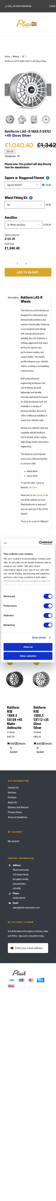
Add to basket (28, 272)
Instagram (40, 495)
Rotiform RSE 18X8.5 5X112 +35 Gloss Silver (41, 717)
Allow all (28, 647)
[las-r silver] (28, 90)
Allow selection (28, 656)
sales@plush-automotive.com (26, 907)
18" (18, 156)
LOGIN (52, 6)
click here (32, 487)
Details (20, 743)
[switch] (48, 605)
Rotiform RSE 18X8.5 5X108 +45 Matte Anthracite (14, 717)
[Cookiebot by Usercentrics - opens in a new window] (39, 543)
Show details (39, 637)
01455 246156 (19, 898)
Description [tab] (12, 297)
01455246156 (25, 6)
